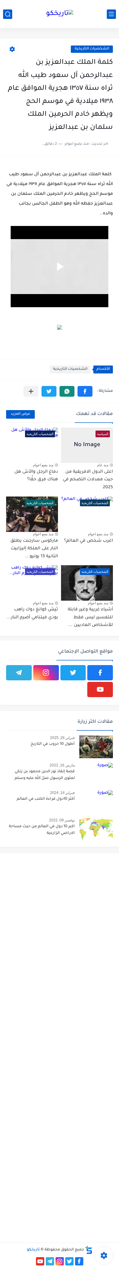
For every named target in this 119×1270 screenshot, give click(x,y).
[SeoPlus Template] (88, 1250)
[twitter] (73, 672)
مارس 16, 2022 (62, 765)
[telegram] (19, 672)
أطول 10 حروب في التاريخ (53, 744)
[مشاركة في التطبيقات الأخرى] (30, 391)
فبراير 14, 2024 (62, 793)
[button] (85, 391)
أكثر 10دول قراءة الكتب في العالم (46, 799)
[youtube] (100, 689)
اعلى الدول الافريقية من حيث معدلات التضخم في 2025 (88, 480)
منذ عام (102, 465)
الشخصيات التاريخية (92, 49)
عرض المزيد (20, 414)
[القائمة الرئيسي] (111, 14)
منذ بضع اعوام (43, 465)
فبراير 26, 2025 (62, 738)
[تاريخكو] (59, 14)
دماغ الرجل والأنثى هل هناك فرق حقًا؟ (36, 476)
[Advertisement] (59, 917)
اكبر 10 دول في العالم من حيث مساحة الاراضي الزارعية (42, 829)
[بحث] (7, 14)
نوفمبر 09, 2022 (62, 820)
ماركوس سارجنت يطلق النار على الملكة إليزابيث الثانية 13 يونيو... (34, 549)
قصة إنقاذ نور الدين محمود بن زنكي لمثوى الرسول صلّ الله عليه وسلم (45, 775)
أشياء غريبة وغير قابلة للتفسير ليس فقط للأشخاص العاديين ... (90, 617)
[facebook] (100, 672)
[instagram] (46, 672)
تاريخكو (33, 1250)
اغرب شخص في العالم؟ (88, 541)
